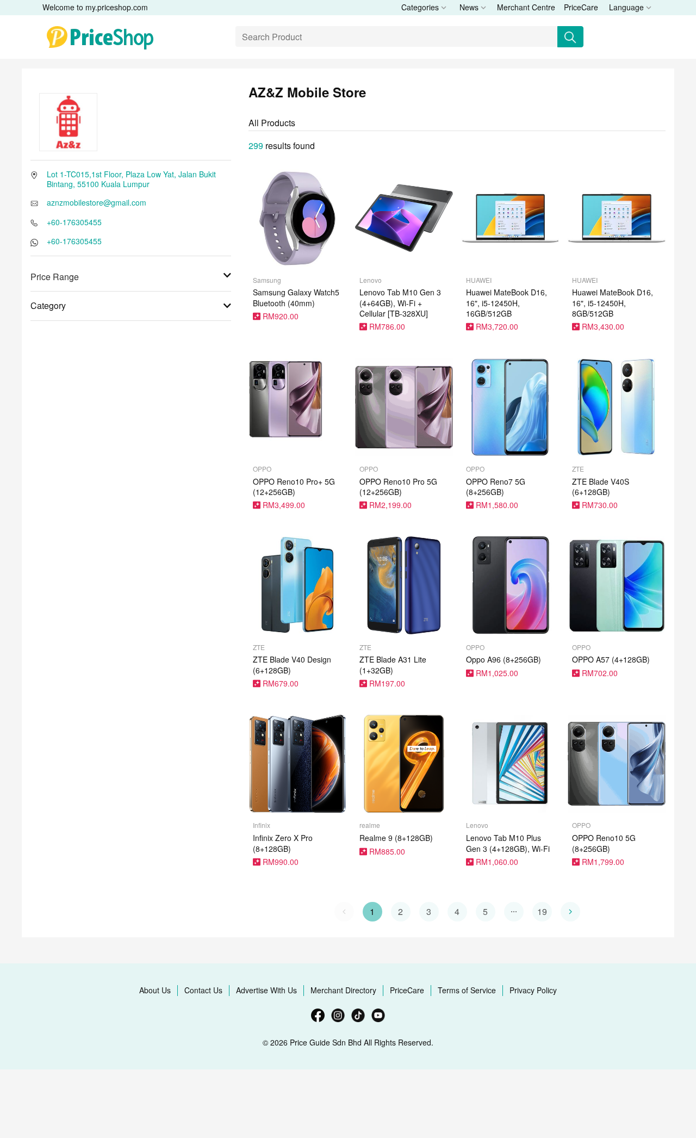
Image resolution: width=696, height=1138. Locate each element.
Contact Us (203, 990)
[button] (514, 911)
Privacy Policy (533, 990)
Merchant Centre (526, 7)
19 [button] (542, 911)
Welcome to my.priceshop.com (95, 7)
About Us (155, 990)
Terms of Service (467, 990)
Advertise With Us (266, 990)
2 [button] (400, 911)
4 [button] (457, 911)
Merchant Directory (343, 990)
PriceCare (581, 7)
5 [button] (485, 911)
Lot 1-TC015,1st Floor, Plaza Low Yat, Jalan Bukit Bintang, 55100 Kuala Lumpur (131, 179)
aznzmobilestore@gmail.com (96, 202)
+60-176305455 (74, 222)
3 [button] (428, 911)
